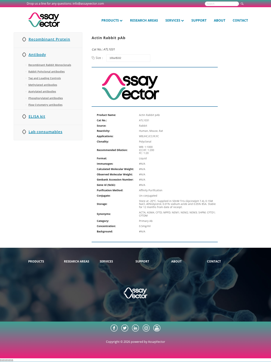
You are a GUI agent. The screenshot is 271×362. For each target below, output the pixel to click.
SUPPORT (198, 20)
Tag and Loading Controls (44, 78)
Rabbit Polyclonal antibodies (46, 71)
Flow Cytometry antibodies (45, 105)
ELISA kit (37, 116)
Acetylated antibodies (42, 91)
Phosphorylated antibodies (45, 98)
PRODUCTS (110, 20)
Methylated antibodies (42, 85)
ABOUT (219, 20)
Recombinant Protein (49, 39)
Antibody (37, 54)
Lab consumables (45, 131)
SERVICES (172, 20)
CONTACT (240, 20)
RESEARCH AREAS (144, 20)
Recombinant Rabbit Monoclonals (49, 65)
